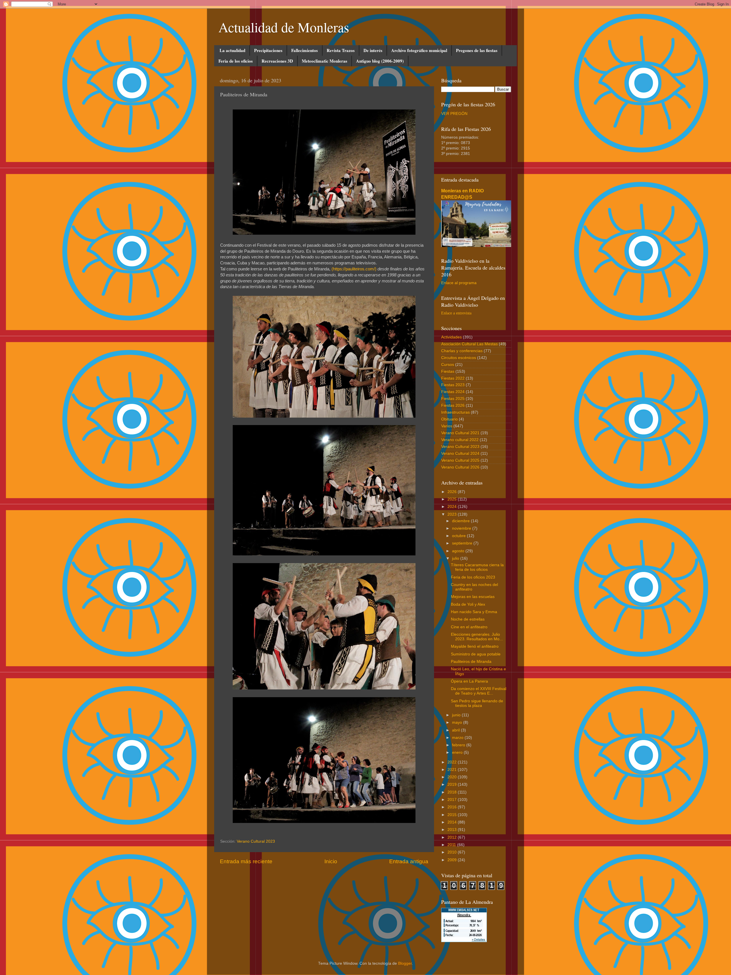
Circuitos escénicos (458, 358)
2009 (452, 860)
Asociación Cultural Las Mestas (469, 344)
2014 (452, 822)
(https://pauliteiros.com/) (354, 269)
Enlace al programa (459, 283)
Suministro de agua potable (476, 654)
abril (456, 730)
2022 (452, 762)
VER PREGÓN (454, 113)
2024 (452, 507)
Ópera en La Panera (469, 681)
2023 (452, 514)
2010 (452, 852)
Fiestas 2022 (453, 378)
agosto (458, 551)
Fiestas (447, 371)
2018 (452, 792)
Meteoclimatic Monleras (324, 61)
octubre (459, 536)
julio (456, 558)
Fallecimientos (304, 50)
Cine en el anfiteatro (469, 627)
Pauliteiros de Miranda (471, 661)
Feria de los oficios (235, 61)
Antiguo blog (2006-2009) (380, 61)
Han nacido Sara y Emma (474, 612)
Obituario (449, 419)
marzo (458, 737)
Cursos (447, 364)
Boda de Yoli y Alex (468, 604)
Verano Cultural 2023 (256, 841)
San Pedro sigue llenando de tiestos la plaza (477, 703)
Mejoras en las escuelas (473, 597)
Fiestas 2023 (453, 385)
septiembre (462, 543)
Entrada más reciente (246, 861)
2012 (452, 837)
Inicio (330, 861)
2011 (452, 845)
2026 (452, 492)
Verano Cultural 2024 (460, 453)
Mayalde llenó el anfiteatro (475, 646)
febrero (459, 745)
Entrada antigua (408, 861)
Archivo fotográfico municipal (419, 50)
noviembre (462, 528)
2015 (452, 815)
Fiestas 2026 (453, 405)
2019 (452, 784)
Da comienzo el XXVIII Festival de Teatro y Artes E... (478, 691)
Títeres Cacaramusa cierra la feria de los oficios (477, 567)
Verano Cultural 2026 (460, 467)
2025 (452, 499)
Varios (446, 426)
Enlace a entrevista (456, 313)
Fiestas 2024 (453, 392)
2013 (452, 830)
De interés (373, 50)
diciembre (461, 521)
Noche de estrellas (468, 619)
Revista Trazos (341, 50)
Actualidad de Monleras (283, 27)
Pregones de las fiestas (476, 50)
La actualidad (232, 50)
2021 (452, 769)
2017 (452, 799)
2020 (452, 777)
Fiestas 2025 (453, 398)
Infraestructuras (455, 412)
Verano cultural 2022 (460, 440)
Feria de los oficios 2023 (473, 577)
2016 (452, 807)
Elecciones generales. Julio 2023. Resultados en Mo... (477, 636)
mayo (457, 722)
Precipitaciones (268, 50)
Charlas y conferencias (462, 351)
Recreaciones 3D (277, 61)
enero (458, 752)
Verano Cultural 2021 (460, 433)
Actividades (451, 337)
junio (457, 715)
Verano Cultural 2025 (460, 460)
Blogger (405, 963)
